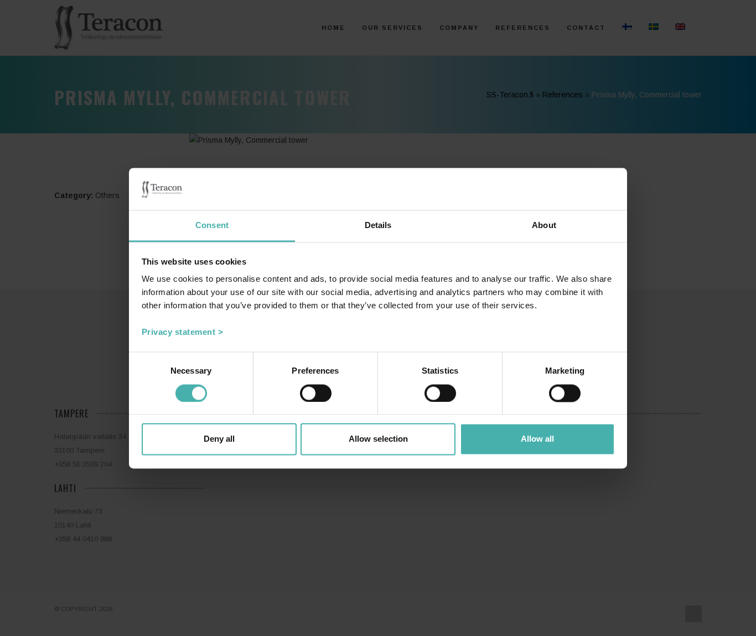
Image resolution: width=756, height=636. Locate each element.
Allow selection (378, 439)
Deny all (219, 439)
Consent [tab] (212, 225)
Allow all (537, 439)
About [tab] (544, 225)
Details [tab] (378, 225)
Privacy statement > (183, 332)
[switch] (316, 393)
